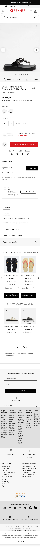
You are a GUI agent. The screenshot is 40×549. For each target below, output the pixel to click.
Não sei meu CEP (7, 173)
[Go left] (3, 50)
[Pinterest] (9, 508)
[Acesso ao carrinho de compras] (35, 12)
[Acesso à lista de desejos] (31, 12)
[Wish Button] (4, 144)
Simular (32, 168)
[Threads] (30, 508)
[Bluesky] (35, 508)
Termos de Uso (14, 535)
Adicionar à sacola (24, 145)
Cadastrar (20, 391)
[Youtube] (14, 508)
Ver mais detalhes (10, 229)
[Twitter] (25, 508)
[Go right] (36, 50)
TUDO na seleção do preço (20, 2)
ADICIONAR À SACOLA (12, 295)
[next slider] (1, 278)
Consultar (28, 192)
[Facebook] (20, 508)
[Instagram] (4, 508)
